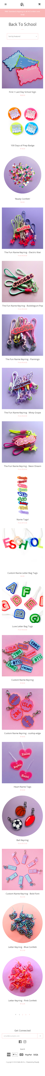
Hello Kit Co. (21, 1062)
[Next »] (29, 1014)
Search (22, 1049)
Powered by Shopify (32, 1062)
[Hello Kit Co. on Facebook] (20, 1042)
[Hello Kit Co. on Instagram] (24, 1042)
